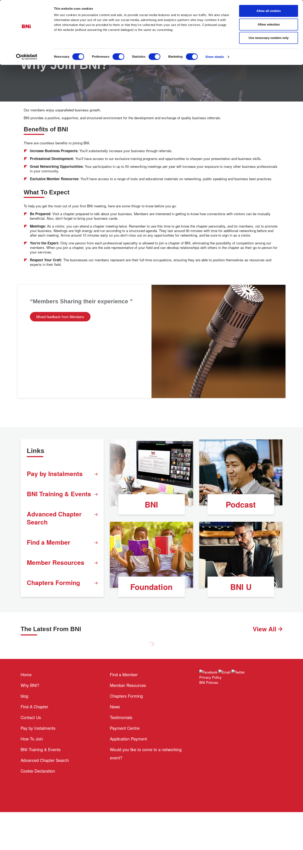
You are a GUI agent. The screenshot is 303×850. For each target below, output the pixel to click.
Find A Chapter (34, 707)
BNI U (240, 586)
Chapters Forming (53, 582)
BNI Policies (208, 682)
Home (26, 674)
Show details (214, 56)
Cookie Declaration (38, 771)
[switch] (118, 56)
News (115, 707)
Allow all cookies (268, 11)
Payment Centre (125, 728)
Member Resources (55, 562)
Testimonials (121, 717)
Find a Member (48, 542)
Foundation (151, 586)
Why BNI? (30, 685)
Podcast (241, 504)
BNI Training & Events (59, 493)
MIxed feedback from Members (60, 316)
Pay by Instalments (55, 473)
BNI (151, 504)
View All (265, 629)
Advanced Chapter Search (54, 517)
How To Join (32, 739)
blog (24, 696)
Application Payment (128, 739)
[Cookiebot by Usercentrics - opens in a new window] (27, 57)
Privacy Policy (210, 677)
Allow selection (269, 24)
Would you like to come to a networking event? (146, 753)
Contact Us (31, 717)
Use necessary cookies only (269, 38)
